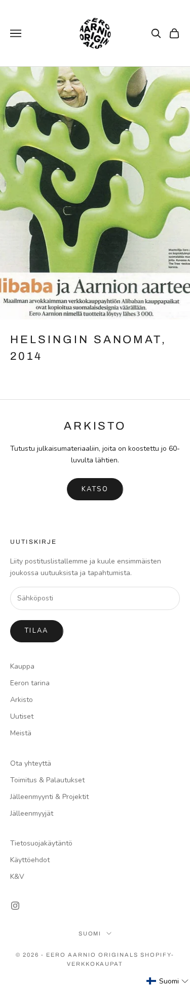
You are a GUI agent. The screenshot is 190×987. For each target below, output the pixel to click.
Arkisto (21, 699)
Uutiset (21, 716)
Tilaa (37, 630)
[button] (167, 981)
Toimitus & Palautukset (47, 780)
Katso (95, 489)
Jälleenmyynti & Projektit (49, 797)
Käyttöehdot (30, 860)
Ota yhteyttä (30, 763)
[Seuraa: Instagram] (15, 906)
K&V (17, 876)
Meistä (20, 733)
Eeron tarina (30, 683)
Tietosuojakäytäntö (41, 843)
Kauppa (22, 666)
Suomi (90, 933)
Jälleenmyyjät (31, 813)
